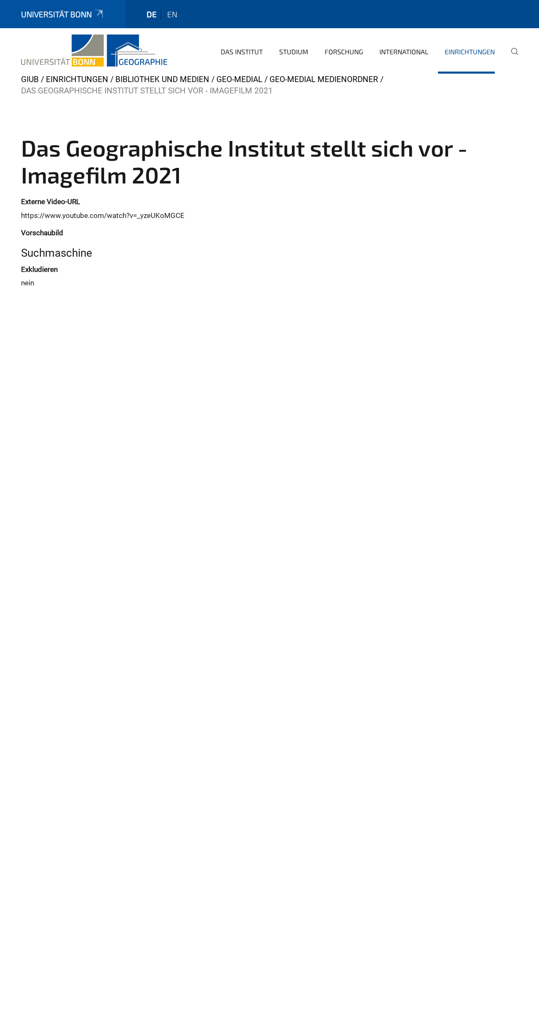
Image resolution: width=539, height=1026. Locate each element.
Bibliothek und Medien (162, 79)
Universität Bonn (56, 14)
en (172, 14)
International (403, 52)
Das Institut (242, 52)
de (152, 14)
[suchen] (511, 57)
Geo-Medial (239, 79)
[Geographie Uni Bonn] (94, 50)
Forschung (344, 52)
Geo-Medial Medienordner (324, 79)
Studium (293, 52)
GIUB (30, 79)
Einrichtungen (470, 52)
